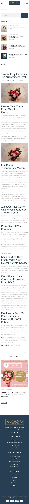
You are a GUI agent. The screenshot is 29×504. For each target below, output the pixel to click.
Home (14, 480)
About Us (14, 475)
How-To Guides (15, 345)
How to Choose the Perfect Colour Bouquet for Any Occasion (18, 55)
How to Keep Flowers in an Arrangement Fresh (16, 36)
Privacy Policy (14, 464)
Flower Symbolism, (15, 340)
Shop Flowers (14, 483)
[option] (14, 381)
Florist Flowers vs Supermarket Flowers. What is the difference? (17, 46)
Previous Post (5, 352)
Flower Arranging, (13, 339)
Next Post (24, 352)
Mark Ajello (10, 80)
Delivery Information (14, 456)
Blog (14, 485)
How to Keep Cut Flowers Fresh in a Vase (18, 27)
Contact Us (14, 448)
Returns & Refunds (14, 461)
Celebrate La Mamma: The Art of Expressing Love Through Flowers (13, 395)
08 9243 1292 (14, 440)
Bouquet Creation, (12, 337)
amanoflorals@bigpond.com (14, 442)
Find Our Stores (14, 445)
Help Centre (14, 459)
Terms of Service (14, 466)
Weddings (14, 477)
